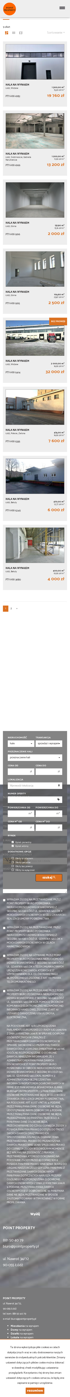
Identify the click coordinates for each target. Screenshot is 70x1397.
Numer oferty (17, 793)
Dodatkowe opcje (19, 852)
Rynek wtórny (21, 846)
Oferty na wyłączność (25, 870)
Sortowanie (55, 32)
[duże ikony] (6, 33)
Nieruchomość (17, 737)
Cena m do (43, 821)
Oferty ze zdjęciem (24, 858)
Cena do (41, 765)
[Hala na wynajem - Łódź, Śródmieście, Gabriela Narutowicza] (35, 143)
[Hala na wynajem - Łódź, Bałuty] (35, 488)
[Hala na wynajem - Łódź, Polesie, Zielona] (35, 419)
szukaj (47, 877)
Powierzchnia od (19, 807)
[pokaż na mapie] (20, 33)
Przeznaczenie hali (20, 751)
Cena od (13, 765)
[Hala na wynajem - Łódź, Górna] (35, 212)
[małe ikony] (13, 33)
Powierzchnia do (47, 807)
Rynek (12, 835)
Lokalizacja (15, 779)
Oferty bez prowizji (24, 866)
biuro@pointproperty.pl (21, 1246)
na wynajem (25, 1326)
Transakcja (43, 737)
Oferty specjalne (23, 862)
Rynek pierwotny (23, 842)
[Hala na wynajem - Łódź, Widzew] (35, 74)
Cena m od (15, 821)
